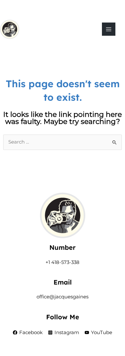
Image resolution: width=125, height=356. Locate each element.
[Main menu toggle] (108, 29)
